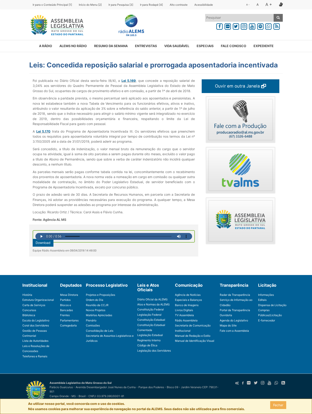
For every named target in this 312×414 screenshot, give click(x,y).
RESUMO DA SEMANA (111, 46)
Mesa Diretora (69, 294)
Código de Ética (147, 345)
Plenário (91, 320)
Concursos (29, 310)
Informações (266, 294)
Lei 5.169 (129, 81)
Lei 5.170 (43, 131)
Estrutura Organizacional (38, 300)
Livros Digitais (184, 310)
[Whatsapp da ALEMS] (268, 26)
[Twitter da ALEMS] (236, 26)
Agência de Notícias (188, 294)
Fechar (278, 405)
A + (268, 4)
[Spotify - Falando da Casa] (260, 26)
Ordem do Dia (94, 300)
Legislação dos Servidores (154, 350)
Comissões (93, 325)
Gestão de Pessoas (34, 330)
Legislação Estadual (150, 335)
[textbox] (239, 17)
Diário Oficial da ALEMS (152, 299)
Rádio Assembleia (186, 320)
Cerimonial (29, 335)
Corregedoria (68, 325)
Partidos (65, 300)
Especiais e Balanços (188, 300)
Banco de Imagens (186, 305)
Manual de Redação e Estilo (192, 335)
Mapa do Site (228, 325)
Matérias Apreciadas (99, 315)
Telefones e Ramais (34, 356)
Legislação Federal (149, 314)
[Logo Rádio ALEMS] (129, 26)
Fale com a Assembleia (234, 330)
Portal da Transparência (235, 310)
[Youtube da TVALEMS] (252, 26)
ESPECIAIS (205, 46)
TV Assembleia (184, 315)
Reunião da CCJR (97, 305)
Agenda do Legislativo (234, 320)
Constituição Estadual (151, 319)
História (27, 294)
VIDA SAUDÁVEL (176, 46)
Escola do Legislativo (35, 320)
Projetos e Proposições (100, 294)
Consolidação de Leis (99, 330)
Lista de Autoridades (35, 340)
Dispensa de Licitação (272, 305)
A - (248, 4)
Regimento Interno (149, 340)
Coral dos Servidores (35, 325)
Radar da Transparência (235, 294)
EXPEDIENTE (264, 46)
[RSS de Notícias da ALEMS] (276, 26)
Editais (262, 300)
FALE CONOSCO (233, 46)
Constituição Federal (150, 309)
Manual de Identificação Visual (194, 340)
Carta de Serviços (33, 305)
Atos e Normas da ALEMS (153, 304)
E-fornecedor (266, 320)
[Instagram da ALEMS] (244, 26)
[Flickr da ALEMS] (227, 26)
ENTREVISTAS (146, 46)
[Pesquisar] (278, 18)
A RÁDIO (45, 46)
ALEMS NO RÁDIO (73, 46)
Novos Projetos (95, 310)
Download (43, 243)
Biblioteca (28, 315)
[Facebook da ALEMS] (219, 26)
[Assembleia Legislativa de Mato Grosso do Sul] (55, 26)
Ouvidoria (226, 315)
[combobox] (239, 18)
